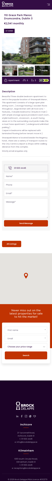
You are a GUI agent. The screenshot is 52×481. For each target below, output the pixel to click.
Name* (9, 176)
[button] (42, 70)
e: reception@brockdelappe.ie (26, 468)
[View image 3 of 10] (26, 70)
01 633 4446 (20, 168)
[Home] (7, 5)
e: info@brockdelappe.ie (26, 442)
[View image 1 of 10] (26, 50)
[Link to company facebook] (21, 416)
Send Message (26, 223)
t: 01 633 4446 (26, 438)
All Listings (12, 244)
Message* (11, 202)
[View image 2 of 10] (9, 70)
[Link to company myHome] (34, 416)
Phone (9, 184)
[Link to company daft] (30, 416)
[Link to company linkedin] (17, 416)
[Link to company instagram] (26, 416)
